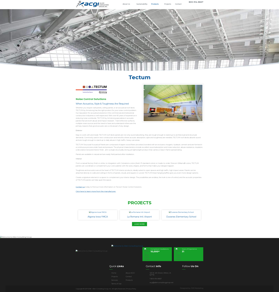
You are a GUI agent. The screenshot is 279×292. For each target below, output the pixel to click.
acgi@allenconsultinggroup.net (161, 283)
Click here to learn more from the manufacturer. (96, 191)
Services (114, 280)
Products (155, 4)
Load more (139, 224)
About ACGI (130, 273)
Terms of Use (116, 284)
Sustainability (141, 4)
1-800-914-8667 (156, 279)
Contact (178, 4)
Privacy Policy (131, 289)
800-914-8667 (196, 2)
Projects (167, 4)
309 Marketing (197, 288)
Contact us (80, 187)
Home (117, 4)
